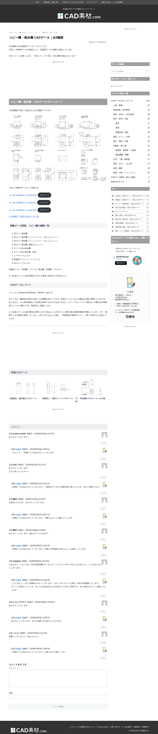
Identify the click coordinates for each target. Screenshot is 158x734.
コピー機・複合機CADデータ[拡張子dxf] (22, 202)
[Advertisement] (58, 79)
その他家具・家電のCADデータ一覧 (24, 216)
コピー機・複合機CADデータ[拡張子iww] (22, 210)
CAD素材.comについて (87, 727)
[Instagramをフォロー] (133, 316)
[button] (147, 71)
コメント (14, 668)
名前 (11, 693)
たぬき (18, 449)
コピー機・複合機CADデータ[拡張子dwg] (23, 195)
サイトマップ (116, 86)
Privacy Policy (103, 727)
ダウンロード (44, 195)
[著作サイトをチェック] (127, 316)
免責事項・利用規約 (141, 727)
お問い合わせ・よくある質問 (120, 727)
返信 (104, 443)
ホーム (73, 727)
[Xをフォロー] (130, 316)
